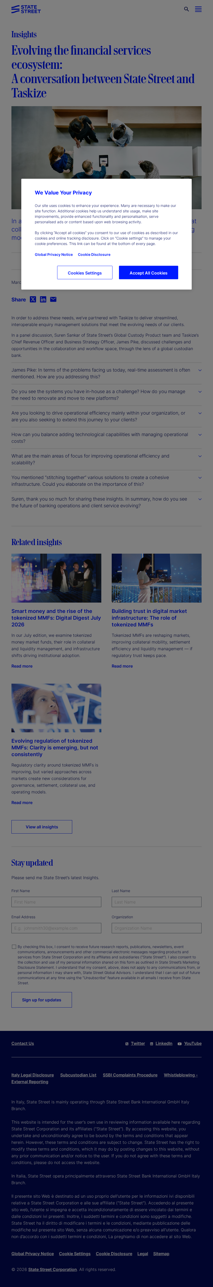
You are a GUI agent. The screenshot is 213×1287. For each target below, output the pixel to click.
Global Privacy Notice (54, 254)
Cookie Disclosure (94, 254)
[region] (106, 234)
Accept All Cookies (149, 273)
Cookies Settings (85, 273)
